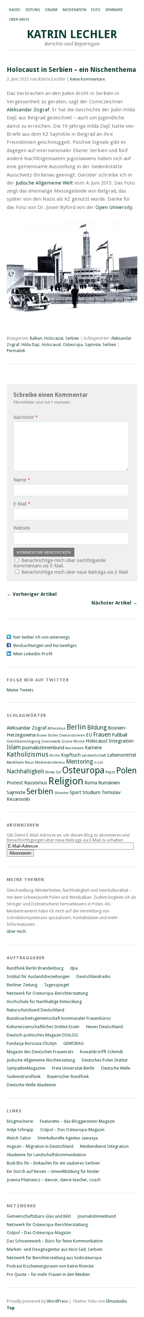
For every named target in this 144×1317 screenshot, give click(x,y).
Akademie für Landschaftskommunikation (46, 1154)
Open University (113, 207)
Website (21, 528)
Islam (14, 747)
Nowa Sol (53, 772)
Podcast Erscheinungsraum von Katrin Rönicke (50, 1266)
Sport (75, 792)
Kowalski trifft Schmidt (101, 1051)
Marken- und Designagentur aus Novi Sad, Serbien (54, 1249)
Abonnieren (23, 825)
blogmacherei (20, 1121)
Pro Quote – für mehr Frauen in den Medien (48, 1274)
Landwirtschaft (94, 755)
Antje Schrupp (20, 1129)
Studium (91, 792)
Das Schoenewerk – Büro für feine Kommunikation (55, 1240)
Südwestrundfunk (24, 1076)
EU (89, 735)
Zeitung (32, 10)
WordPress (57, 1301)
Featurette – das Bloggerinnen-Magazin (77, 1121)
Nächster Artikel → (114, 603)
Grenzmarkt (51, 741)
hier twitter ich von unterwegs (41, 637)
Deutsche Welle (115, 1068)
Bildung (97, 727)
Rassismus (35, 783)
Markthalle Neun (20, 762)
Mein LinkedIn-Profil (32, 653)
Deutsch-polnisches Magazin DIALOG (42, 1034)
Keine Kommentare (87, 79)
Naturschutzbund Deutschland (35, 1009)
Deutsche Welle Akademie (31, 1084)
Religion (65, 781)
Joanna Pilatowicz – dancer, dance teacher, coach (53, 1179)
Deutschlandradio (93, 976)
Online (51, 10)
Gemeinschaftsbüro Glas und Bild (39, 1216)
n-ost (98, 762)
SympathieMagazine (26, 1068)
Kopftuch (71, 755)
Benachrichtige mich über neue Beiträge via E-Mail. (75, 572)
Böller (53, 735)
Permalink (16, 350)
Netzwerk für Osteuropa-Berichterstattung (47, 993)
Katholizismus (28, 754)
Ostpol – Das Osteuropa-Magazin (72, 1129)
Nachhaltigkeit (25, 771)
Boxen (42, 735)
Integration (121, 741)
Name (21, 479)
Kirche (55, 755)
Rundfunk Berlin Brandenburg (35, 968)
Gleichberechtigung (23, 741)
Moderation (74, 10)
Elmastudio (116, 1301)
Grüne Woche (73, 741)
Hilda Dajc (30, 344)
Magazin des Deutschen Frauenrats (40, 1051)
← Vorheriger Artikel (32, 594)
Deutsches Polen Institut (105, 1060)
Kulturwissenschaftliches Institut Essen (43, 1026)
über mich (16, 931)
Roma (90, 783)
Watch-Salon (19, 1137)
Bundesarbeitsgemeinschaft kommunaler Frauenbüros (59, 1018)
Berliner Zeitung (22, 984)
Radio (14, 10)
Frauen (102, 734)
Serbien (72, 338)
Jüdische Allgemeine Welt (44, 183)
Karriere (93, 748)
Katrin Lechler (72, 34)
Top (11, 1307)
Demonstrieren (72, 735)
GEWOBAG (73, 1043)
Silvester (61, 793)
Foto (95, 10)
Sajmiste (92, 344)
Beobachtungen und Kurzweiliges (45, 645)
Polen (126, 770)
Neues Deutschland (104, 1026)
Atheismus (57, 728)
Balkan (36, 338)
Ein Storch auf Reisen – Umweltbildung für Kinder (53, 1171)
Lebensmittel (121, 755)
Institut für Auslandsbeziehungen (38, 976)
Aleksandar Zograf (28, 110)
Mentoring (79, 761)
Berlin (76, 727)
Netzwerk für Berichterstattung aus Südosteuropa (54, 1257)
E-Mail (21, 504)
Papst (110, 772)
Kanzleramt (74, 748)
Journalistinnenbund (43, 748)
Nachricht (25, 417)
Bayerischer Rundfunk (68, 1076)
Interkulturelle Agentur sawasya (68, 1137)
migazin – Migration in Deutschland (40, 1146)
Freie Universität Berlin (73, 1068)
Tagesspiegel (56, 984)
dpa (74, 968)
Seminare (114, 10)
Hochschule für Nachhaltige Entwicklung (44, 1001)
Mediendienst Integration (104, 1146)
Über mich (19, 19)
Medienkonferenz (50, 762)
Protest (15, 783)
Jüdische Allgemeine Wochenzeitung (41, 1060)
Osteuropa (73, 344)
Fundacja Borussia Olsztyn (32, 1043)
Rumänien (109, 783)
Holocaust (53, 338)
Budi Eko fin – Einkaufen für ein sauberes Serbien (53, 1163)
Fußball (119, 735)
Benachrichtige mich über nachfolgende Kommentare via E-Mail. (59, 563)
